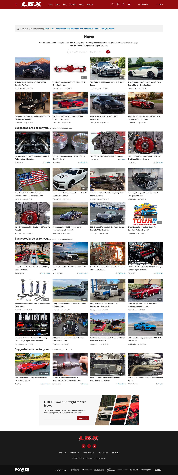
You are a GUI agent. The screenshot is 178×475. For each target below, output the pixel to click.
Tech (64, 4)
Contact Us (74, 452)
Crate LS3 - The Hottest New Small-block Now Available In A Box (71, 28)
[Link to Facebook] (123, 4)
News (58, 4)
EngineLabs (84, 162)
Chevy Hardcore (107, 28)
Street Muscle (46, 273)
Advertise (115, 452)
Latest (50, 4)
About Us (62, 452)
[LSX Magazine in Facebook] (89, 446)
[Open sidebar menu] (16, 4)
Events (81, 4)
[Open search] (112, 4)
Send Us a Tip (88, 452)
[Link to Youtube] (129, 4)
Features (90, 4)
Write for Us (103, 452)
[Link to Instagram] (118, 4)
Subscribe (83, 418)
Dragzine (47, 162)
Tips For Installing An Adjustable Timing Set (106, 156)
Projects (73, 4)
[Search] (108, 52)
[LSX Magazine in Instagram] (83, 446)
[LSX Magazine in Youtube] (94, 446)
